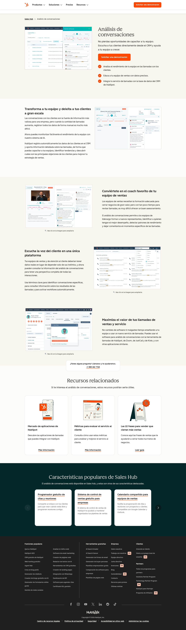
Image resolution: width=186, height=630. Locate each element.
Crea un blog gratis (32, 570)
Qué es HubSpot (30, 549)
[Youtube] (85, 604)
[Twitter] (93, 604)
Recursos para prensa (119, 582)
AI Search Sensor (92, 553)
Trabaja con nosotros (120, 553)
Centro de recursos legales (48, 621)
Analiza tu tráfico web (61, 549)
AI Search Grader (92, 549)
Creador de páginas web (62, 557)
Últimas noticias (117, 586)
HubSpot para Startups (144, 589)
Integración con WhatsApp (62, 574)
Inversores (117, 566)
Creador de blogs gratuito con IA (37, 578)
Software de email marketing (63, 553)
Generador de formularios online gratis (36, 584)
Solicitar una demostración (148, 5)
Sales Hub (29, 19)
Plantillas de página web (95, 578)
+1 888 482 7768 (93, 367)
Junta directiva (116, 562)
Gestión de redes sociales (34, 590)
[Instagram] (78, 604)
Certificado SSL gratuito (61, 586)
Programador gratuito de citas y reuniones (51, 496)
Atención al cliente (143, 549)
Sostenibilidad (118, 574)
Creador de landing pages (62, 570)
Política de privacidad (74, 621)
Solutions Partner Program (145, 577)
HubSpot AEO (30, 553)
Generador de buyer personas (97, 562)
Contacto (114, 578)
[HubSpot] (26, 5)
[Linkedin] (100, 604)
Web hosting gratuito (32, 562)
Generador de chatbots (33, 574)
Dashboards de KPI (60, 578)
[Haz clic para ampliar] (128, 128)
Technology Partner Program (146, 582)
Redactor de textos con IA (62, 562)
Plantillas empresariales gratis (97, 566)
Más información (46, 450)
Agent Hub (29, 566)
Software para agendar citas (63, 582)
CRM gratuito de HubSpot (34, 557)
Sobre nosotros (116, 549)
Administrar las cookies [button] (139, 621)
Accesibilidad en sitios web (112, 621)
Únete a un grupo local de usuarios (145, 555)
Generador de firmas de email (97, 557)
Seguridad (92, 621)
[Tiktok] (115, 604)
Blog (113, 570)
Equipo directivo (117, 557)
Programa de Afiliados (146, 593)
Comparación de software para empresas (97, 571)
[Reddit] (107, 604)
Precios (69, 5)
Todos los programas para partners (145, 571)
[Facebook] (71, 604)
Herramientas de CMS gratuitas (64, 566)
